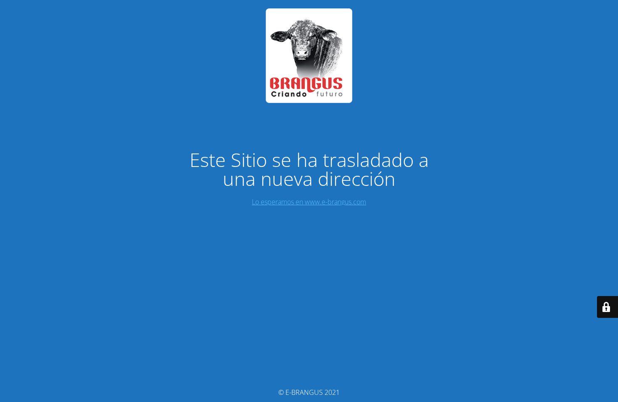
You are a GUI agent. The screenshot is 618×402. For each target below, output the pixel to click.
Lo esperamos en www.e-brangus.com (309, 201)
